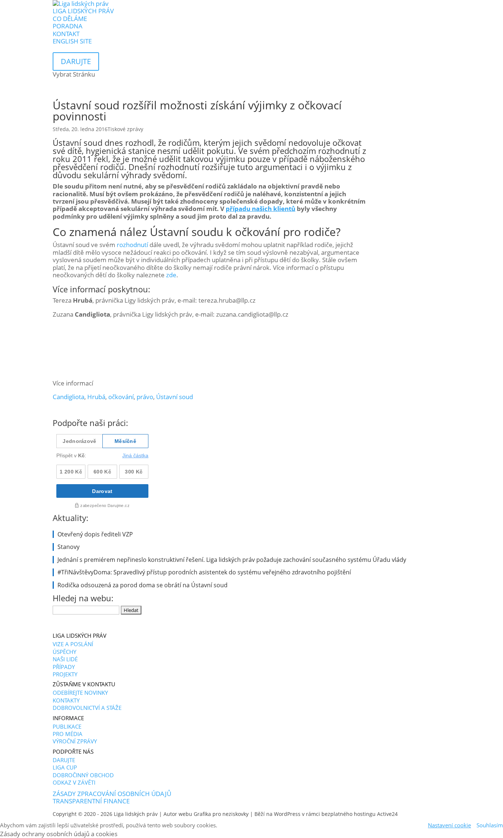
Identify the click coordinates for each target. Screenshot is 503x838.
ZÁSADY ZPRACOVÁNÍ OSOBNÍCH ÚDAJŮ (112, 793)
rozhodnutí (132, 244)
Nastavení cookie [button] (449, 825)
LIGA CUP (65, 767)
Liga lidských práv (136, 813)
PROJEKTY (65, 674)
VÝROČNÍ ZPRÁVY (75, 741)
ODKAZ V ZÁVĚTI (74, 782)
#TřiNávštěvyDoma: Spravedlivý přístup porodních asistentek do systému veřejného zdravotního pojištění (204, 572)
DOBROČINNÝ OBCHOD (83, 775)
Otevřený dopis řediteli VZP (95, 534)
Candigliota (68, 396)
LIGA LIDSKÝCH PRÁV (83, 11)
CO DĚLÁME (70, 18)
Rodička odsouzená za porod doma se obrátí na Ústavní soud (142, 585)
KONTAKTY (66, 700)
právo (145, 396)
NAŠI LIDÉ (65, 659)
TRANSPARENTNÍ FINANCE (91, 801)
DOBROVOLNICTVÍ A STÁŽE (87, 707)
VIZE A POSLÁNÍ (73, 644)
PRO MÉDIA (67, 733)
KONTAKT (66, 33)
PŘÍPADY (64, 666)
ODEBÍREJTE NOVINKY (80, 692)
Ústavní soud (174, 396)
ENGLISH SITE (72, 41)
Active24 (387, 813)
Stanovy (68, 547)
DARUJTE (64, 760)
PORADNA (67, 26)
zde (171, 275)
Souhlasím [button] (489, 825)
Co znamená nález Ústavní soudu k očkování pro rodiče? (197, 231)
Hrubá (96, 396)
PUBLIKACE (67, 726)
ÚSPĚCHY (64, 651)
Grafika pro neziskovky (221, 813)
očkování (121, 396)
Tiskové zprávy (125, 129)
